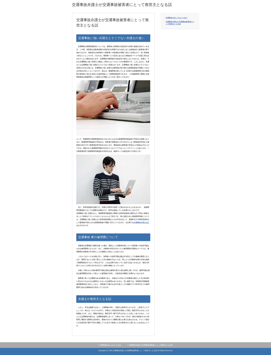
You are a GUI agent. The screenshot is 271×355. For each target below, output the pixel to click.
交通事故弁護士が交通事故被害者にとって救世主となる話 (122, 4)
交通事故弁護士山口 (141, 222)
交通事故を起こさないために (177, 18)
